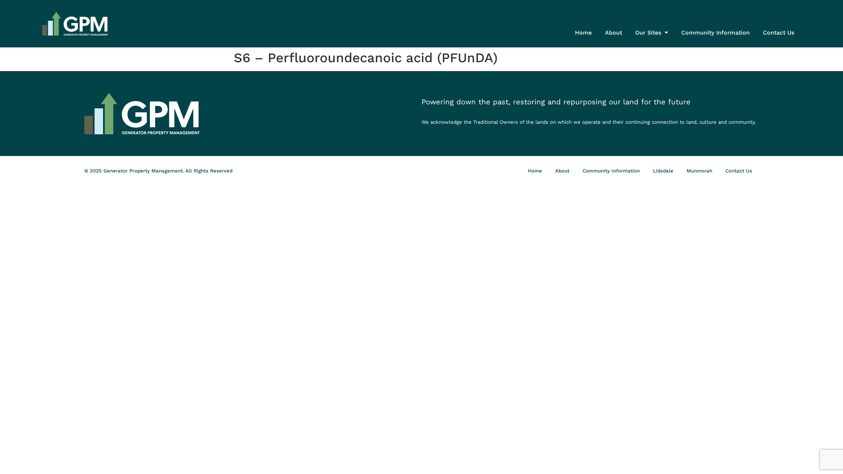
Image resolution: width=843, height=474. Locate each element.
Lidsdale (663, 171)
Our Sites (648, 32)
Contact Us (778, 32)
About (613, 32)
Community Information (715, 32)
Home (583, 32)
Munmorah (699, 171)
